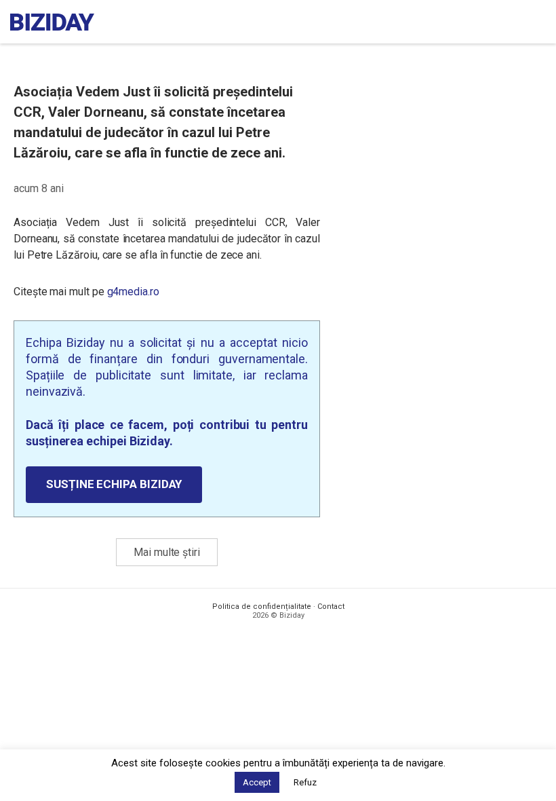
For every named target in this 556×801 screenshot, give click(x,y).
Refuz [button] (305, 782)
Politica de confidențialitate (261, 606)
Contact (330, 606)
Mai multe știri (167, 552)
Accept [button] (257, 782)
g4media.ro (133, 291)
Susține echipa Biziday (114, 484)
